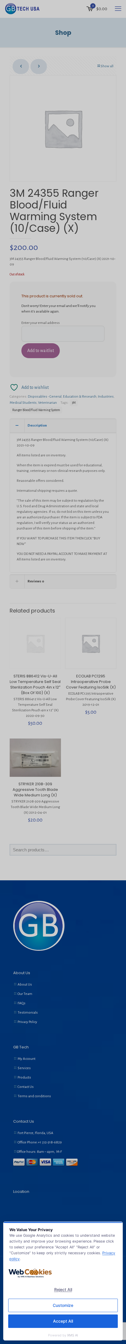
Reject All (63, 1289)
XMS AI (72, 1335)
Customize (63, 1305)
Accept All (63, 1321)
